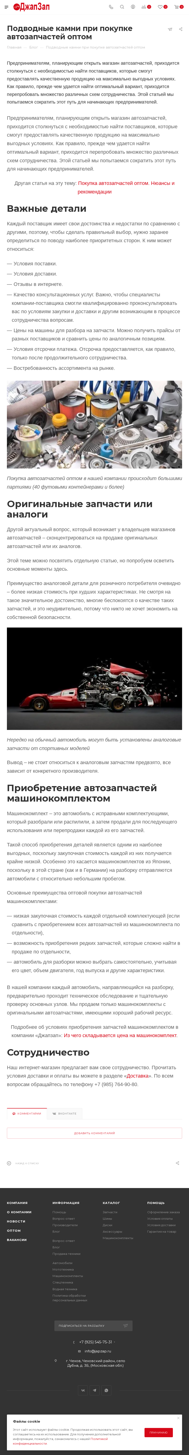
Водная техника (65, 1289)
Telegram (95, 1390)
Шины (107, 1218)
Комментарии (29, 1113)
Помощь (59, 1212)
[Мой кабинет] (133, 7)
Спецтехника (63, 1282)
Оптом (14, 1230)
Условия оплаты (160, 1218)
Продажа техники (66, 1254)
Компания (17, 1203)
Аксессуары (112, 1231)
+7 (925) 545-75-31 (95, 1342)
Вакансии (17, 1240)
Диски (107, 1225)
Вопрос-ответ (64, 1218)
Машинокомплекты (68, 1276)
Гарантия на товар (161, 1231)
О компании (19, 1212)
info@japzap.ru (98, 1351)
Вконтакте (67, 1113)
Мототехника (63, 1269)
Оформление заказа (163, 1212)
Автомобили (62, 1263)
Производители (65, 1225)
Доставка (137, 1076)
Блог (56, 1231)
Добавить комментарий (94, 1133)
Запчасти (110, 1212)
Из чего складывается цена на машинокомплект (120, 1035)
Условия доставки (161, 1225)
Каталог (111, 1203)
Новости (16, 1221)
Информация (66, 1203)
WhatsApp (106, 1390)
